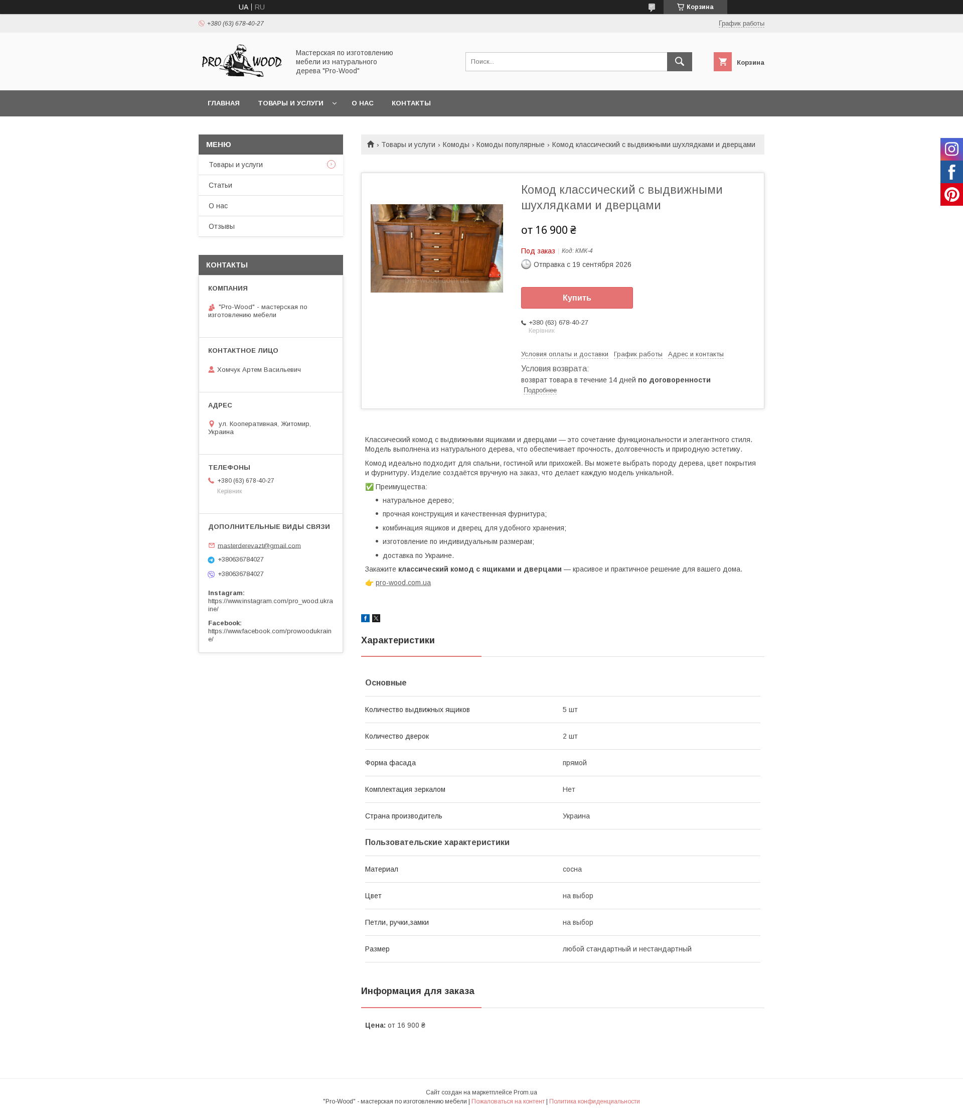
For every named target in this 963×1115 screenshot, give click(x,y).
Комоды (456, 145)
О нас (363, 103)
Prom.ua (525, 1092)
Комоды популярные (510, 145)
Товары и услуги (291, 103)
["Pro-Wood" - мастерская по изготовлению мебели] (241, 77)
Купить (577, 298)
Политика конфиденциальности (594, 1101)
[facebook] (365, 620)
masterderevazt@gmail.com (259, 545)
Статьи (220, 185)
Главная (224, 103)
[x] (376, 620)
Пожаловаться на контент (508, 1101)
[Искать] (679, 61)
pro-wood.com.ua (403, 583)
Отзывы (222, 226)
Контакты (411, 103)
